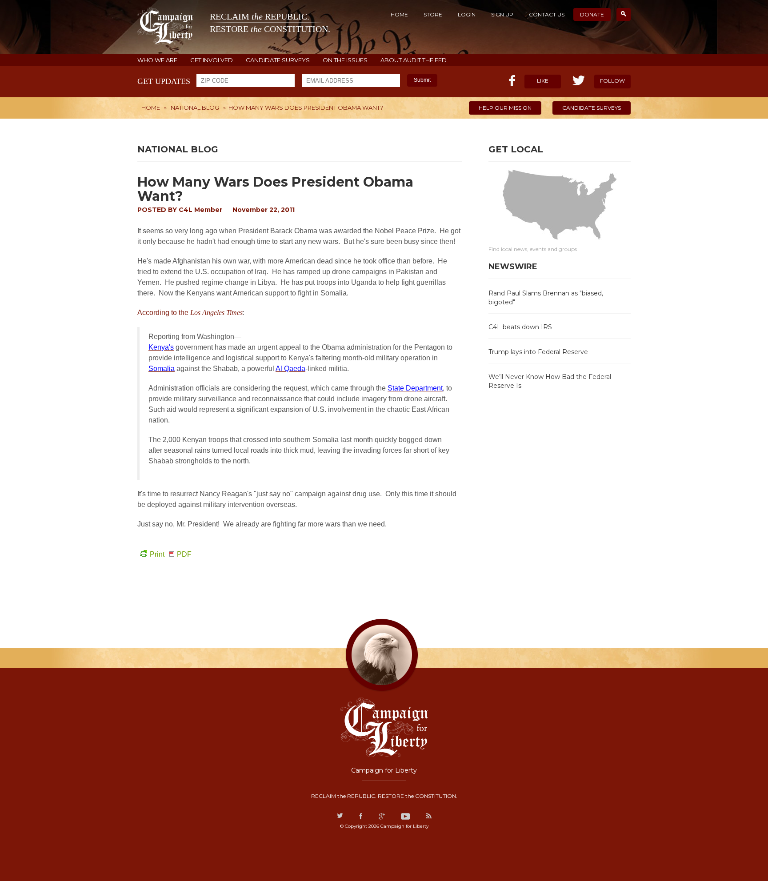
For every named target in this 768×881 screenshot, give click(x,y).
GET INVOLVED (211, 60)
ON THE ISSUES (345, 60)
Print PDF (171, 554)
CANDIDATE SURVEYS (278, 60)
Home (399, 14)
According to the (190, 312)
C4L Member (200, 210)
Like (542, 80)
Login (467, 14)
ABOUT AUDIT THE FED (413, 60)
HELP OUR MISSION (505, 107)
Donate (592, 14)
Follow (612, 80)
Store (433, 14)
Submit (422, 80)
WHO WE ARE (157, 60)
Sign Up (502, 14)
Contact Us (546, 14)
